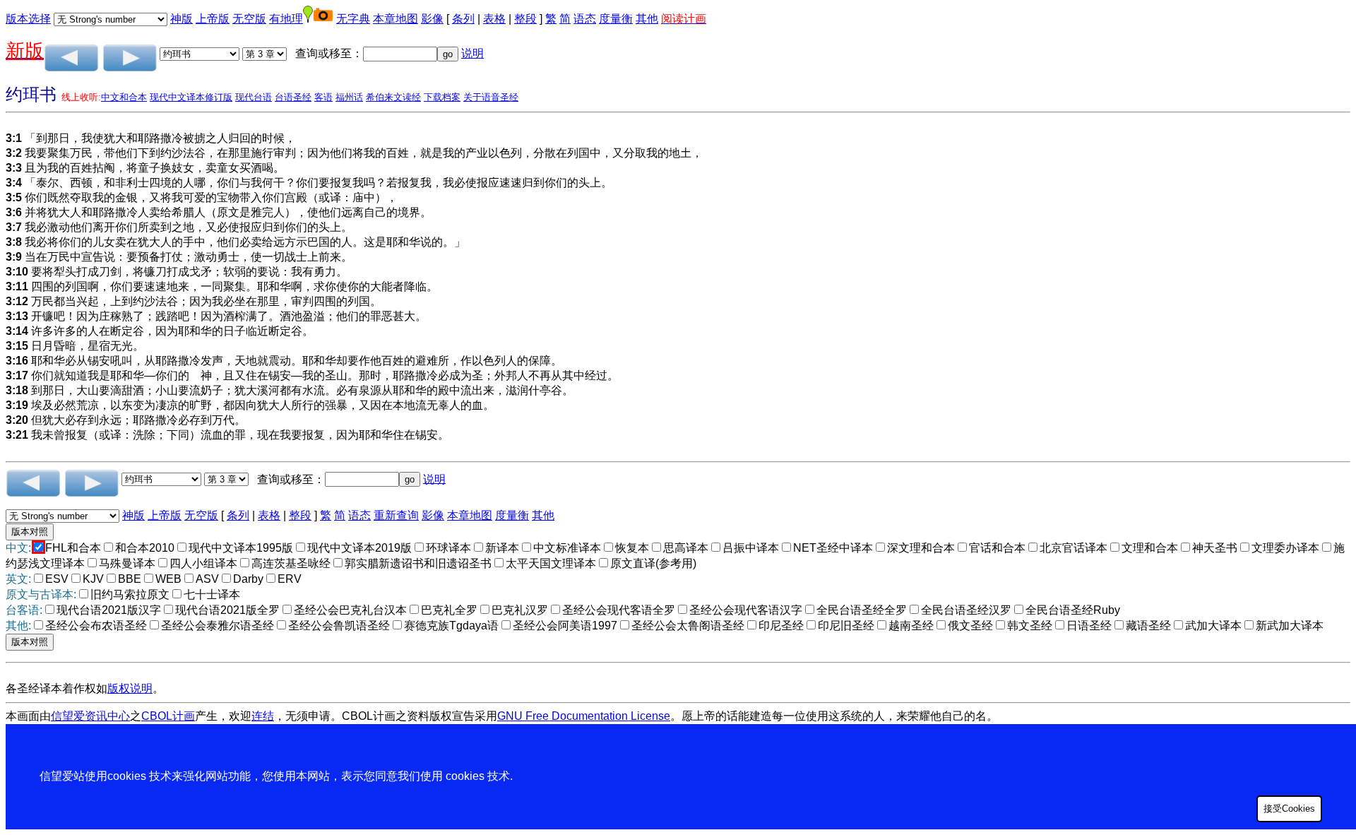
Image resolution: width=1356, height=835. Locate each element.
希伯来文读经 (393, 97)
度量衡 (616, 19)
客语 (323, 97)
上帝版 (213, 19)
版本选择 (28, 19)
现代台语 (253, 97)
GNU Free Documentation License (583, 716)
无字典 (353, 19)
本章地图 (395, 19)
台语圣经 (293, 97)
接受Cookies (1289, 808)
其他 (647, 19)
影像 (432, 19)
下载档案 (442, 97)
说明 (472, 53)
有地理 (286, 19)
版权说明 (130, 688)
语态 (584, 19)
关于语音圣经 (490, 97)
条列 (463, 19)
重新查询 (396, 515)
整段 (525, 19)
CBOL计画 (168, 716)
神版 (181, 19)
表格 (494, 19)
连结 (262, 716)
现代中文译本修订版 (191, 97)
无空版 (249, 19)
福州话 (349, 97)
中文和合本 (124, 97)
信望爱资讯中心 (90, 716)
